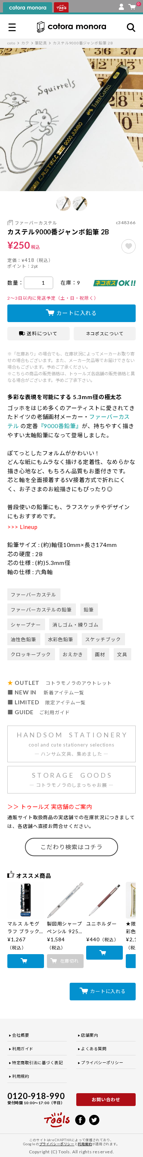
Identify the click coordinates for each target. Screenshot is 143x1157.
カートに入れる (76, 313)
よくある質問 (93, 1048)
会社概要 (20, 1035)
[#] (128, 246)
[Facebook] (80, 1119)
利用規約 (20, 1076)
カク (25, 43)
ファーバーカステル (36, 223)
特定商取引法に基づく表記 (37, 1062)
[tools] (57, 1116)
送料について (42, 333)
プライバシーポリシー (102, 1062)
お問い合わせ (106, 1099)
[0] (132, 5)
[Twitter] (94, 1119)
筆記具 (41, 43)
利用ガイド (22, 1048)
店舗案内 (89, 1035)
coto (11, 43)
